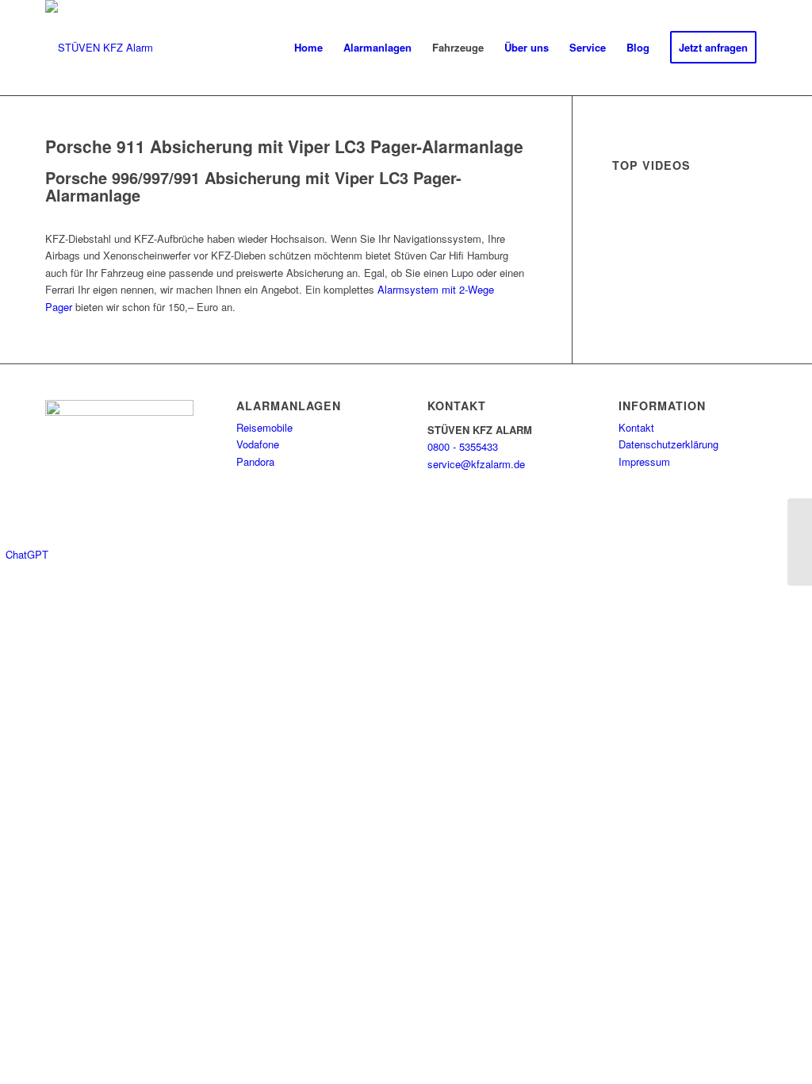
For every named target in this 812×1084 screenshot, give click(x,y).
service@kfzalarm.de (476, 463)
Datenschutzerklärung (668, 444)
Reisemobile (264, 427)
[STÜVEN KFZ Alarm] (99, 47)
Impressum (644, 461)
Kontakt (636, 427)
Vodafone (257, 444)
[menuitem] (308, 47)
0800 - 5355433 (462, 446)
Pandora (255, 461)
